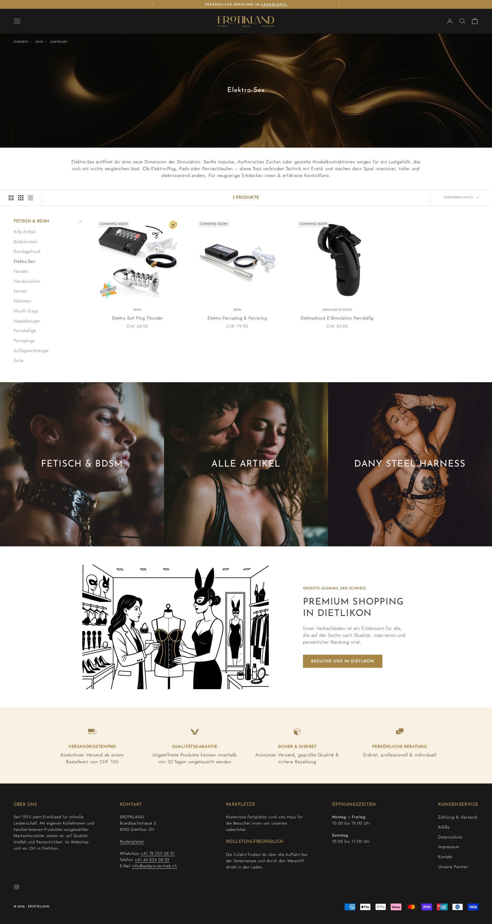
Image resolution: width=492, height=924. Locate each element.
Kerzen (21, 291)
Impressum (448, 847)
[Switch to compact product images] (30, 197)
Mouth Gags (26, 311)
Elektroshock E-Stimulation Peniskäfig (337, 318)
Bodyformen (26, 242)
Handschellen (27, 281)
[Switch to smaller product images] (20, 197)
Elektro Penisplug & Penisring (237, 318)
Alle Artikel (25, 232)
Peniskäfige (25, 330)
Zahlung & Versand (457, 817)
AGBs (444, 827)
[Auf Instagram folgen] (16, 887)
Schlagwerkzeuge (31, 350)
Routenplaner (132, 841)
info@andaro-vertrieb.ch (154, 866)
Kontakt (445, 857)
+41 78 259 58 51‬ (158, 853)
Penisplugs (24, 340)
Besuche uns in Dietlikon (342, 661)
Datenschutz (450, 837)
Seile (19, 360)
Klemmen (23, 301)
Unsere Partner (453, 867)
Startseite (21, 42)
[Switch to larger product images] (11, 197)
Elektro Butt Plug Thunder (137, 318)
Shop (39, 42)
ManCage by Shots (337, 310)
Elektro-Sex (58, 42)
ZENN (138, 310)
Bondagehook (27, 251)
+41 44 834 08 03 (152, 859)
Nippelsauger (27, 321)
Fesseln (21, 271)
